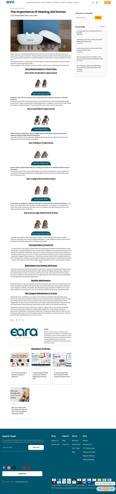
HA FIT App (76, 448)
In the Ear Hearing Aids (46, 2)
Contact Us (76, 2)
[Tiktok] (19, 467)
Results (85, 441)
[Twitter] (23, 320)
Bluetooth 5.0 (87, 444)
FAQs (64, 441)
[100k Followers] (8, 467)
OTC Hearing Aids (89, 448)
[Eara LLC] (10, 2)
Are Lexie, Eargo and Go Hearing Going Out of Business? (19, 375)
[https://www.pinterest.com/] (24, 467)
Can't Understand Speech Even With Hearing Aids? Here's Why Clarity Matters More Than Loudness (89, 67)
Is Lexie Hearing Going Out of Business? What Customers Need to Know (62, 375)
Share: (12, 320)
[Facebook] (17, 320)
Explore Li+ (55, 441)
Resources (69, 2)
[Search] (93, 2)
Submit (98, 17)
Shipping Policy (80, 485)
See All (102, 26)
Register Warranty (89, 456)
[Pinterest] (20, 320)
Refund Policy (91, 485)
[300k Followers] (3, 467)
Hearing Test (76, 444)
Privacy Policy (69, 485)
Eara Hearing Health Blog (17, 8)
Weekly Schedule (88, 460)
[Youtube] (29, 467)
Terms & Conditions (56, 485)
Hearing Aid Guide (89, 452)
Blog (73, 452)
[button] (101, 2)
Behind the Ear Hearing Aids (33, 2)
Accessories (57, 2)
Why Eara (63, 2)
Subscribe (36, 447)
